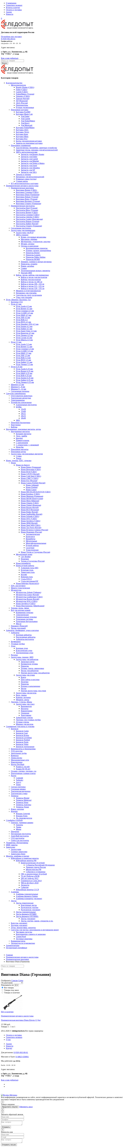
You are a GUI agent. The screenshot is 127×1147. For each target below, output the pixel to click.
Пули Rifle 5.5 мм (23, 358)
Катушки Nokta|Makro (25, 128)
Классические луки (24, 650)
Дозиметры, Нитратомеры (17, 843)
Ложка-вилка (16, 758)
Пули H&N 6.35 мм (24, 373)
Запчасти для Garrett (29, 159)
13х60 (23, 411)
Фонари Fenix (22, 816)
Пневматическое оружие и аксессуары (22, 186)
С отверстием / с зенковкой (27, 445)
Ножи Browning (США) (31, 469)
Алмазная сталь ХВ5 (29, 568)
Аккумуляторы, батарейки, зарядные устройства (36, 148)
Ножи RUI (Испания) (30, 510)
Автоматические (33, 534)
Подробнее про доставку (11, 37)
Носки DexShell (17, 764)
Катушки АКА (22, 130)
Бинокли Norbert (23, 740)
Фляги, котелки (17, 809)
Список (14, 980)
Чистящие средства (24, 932)
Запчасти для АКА (29, 172)
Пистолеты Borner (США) (27, 212)
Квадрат (19, 438)
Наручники (16, 425)
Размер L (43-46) (23, 767)
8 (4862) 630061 (22, 1057)
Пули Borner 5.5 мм (24, 347)
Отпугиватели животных (21, 396)
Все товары (9, 988)
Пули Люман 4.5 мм (24, 335)
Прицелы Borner (33, 253)
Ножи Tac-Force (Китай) (31, 528)
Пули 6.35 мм (16, 367)
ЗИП (18, 420)
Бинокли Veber (22, 744)
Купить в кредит (13, 7)
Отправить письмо (9, 1145)
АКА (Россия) (22, 103)
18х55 (23, 416)
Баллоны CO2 (17, 302)
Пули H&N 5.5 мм (23, 353)
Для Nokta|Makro (28, 121)
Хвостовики (26, 715)
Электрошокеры (18, 400)
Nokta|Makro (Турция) (25, 94)
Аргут (18, 782)
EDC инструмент (18, 586)
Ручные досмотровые (25, 107)
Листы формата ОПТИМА (27, 916)
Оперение (25, 713)
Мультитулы (16, 590)
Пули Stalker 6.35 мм (24, 380)
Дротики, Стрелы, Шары (21, 702)
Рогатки (14, 655)
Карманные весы (18, 941)
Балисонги (30, 536)
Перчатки (15, 831)
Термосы (14, 796)
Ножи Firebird (31, 487)
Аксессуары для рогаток (26, 693)
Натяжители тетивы (29, 664)
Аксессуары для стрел (25, 704)
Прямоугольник (22, 440)
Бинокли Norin (22, 742)
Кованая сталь (27, 577)
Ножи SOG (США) (29, 519)
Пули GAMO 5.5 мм (24, 351)
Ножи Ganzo (31, 490)
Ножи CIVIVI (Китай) (30, 474)
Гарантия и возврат (14, 5)
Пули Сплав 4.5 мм (24, 338)
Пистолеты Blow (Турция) (27, 210)
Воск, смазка (21, 695)
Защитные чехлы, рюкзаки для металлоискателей (37, 150)
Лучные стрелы (22, 722)
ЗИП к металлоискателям (26, 152)
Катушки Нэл (21, 139)
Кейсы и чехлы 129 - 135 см (32, 288)
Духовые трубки (18, 644)
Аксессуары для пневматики (23, 230)
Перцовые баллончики (20, 422)
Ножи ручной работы (25, 565)
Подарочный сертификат (16, 948)
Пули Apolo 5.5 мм (24, 344)
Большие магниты (23, 434)
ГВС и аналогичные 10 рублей (34, 874)
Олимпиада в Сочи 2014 (31, 881)
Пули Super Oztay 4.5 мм (26, 331)
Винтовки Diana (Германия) (27, 195)
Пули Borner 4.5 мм (24, 309)
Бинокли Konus (22, 735)
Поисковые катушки (19, 110)
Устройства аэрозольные (21, 402)
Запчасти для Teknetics (30, 168)
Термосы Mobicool (23, 800)
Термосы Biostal (22, 798)
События (24, 887)
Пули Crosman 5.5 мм (25, 349)
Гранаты (19, 825)
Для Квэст (25, 123)
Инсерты (24, 709)
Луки (13, 646)
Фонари (14, 811)
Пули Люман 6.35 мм (25, 382)
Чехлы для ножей (18, 628)
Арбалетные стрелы (24, 717)
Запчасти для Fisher (29, 157)
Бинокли (14, 729)
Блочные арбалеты (24, 635)
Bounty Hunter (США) (25, 87)
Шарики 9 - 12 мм (18, 389)
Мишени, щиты (22, 700)
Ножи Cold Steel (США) (31, 476)
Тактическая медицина (20, 791)
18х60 (23, 418)
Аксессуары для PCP (24, 233)
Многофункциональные (36, 543)
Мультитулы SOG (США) (26, 601)
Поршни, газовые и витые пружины (36, 262)
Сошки (24, 268)
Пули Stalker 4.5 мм (24, 329)
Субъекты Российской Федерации (40, 865)
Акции (9, 12)
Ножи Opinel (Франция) (31, 505)
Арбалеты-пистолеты (25, 639)
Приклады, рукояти (29, 264)
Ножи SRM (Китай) (29, 523)
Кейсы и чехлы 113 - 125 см (32, 286)
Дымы (18, 827)
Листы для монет (28, 919)
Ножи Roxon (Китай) (30, 507)
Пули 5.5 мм (16, 342)
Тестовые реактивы (24, 939)
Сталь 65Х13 (26, 579)
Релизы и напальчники (30, 686)
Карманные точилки (24, 612)
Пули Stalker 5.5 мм (24, 362)
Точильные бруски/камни (27, 621)
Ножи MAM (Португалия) (32, 498)
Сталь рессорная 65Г (29, 581)
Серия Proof (21, 936)
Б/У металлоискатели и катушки (24, 183)
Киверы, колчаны (23, 697)
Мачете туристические (20, 588)
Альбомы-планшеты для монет (29, 898)
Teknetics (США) (23, 96)
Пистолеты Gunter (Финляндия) (29, 219)
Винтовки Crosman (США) (27, 192)
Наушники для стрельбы (26, 293)
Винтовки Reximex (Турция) (28, 201)
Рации (13, 776)
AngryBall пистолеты (20, 836)
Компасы (15, 755)
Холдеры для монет (19, 925)
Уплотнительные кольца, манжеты (35, 271)
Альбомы (15, 892)
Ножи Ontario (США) (30, 503)
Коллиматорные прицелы (37, 248)
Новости (9, 14)
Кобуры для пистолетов (31, 279)
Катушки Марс (22, 136)
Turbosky (19, 780)
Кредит (9, 1048)
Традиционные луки (24, 653)
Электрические (22, 615)
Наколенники (16, 762)
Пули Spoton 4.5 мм (24, 326)
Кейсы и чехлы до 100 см (31, 282)
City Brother (26, 557)
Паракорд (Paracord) (19, 626)
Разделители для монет (30, 910)
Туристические (32, 550)
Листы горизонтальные (26, 912)
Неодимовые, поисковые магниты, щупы (23, 429)
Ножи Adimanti (32, 485)
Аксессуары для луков (25, 675)
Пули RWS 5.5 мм (23, 360)
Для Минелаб (26, 125)
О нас (8, 1039)
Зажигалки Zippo (18, 854)
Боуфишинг (16, 641)
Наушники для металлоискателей (30, 177)
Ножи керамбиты (23, 563)
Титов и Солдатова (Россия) (33, 561)
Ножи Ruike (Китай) (29, 512)
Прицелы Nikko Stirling (35, 257)
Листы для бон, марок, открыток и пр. (37, 921)
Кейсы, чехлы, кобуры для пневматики (32, 275)
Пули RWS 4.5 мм (23, 322)
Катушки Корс (22, 134)
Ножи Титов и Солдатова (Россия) (35, 552)
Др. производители (24, 818)
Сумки (19, 456)
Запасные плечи (27, 662)
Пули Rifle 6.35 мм (24, 376)
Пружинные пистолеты (21, 834)
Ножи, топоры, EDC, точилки (18, 460)
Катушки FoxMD (23, 112)
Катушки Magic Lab (24, 114)
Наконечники (26, 711)
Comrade (19, 778)
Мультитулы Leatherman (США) (29, 597)
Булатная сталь (27, 570)
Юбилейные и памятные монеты (25, 858)
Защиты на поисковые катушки (29, 143)
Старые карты (22, 181)
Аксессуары (16, 849)
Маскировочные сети (20, 760)
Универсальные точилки (26, 617)
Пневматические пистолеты (23, 206)
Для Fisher (25, 116)
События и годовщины (35, 872)
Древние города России (36, 867)
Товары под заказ (11, 990)
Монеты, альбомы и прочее (17, 856)
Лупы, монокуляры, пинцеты (23, 928)
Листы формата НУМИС (26, 914)
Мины (18, 829)
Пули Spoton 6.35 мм (24, 378)
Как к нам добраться (9, 58)
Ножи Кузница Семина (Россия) (34, 530)
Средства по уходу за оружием (29, 295)
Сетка (20, 980)
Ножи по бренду (23, 465)
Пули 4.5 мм (16, 304)
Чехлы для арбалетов (30, 671)
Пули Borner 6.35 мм (24, 371)
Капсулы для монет (19, 923)
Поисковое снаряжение (21, 145)
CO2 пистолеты (17, 838)
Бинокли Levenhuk (24, 738)
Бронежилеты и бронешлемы (23, 749)
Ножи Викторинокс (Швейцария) (30, 606)
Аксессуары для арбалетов (27, 659)
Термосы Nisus (22, 802)
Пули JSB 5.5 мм (23, 355)
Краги (23, 677)
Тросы (18, 458)
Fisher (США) (21, 90)
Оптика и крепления (29, 246)
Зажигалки (10, 847)
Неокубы (20, 447)
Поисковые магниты (19, 449)
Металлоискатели (18, 85)
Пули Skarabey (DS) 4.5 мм (27, 324)
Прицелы (25, 666)
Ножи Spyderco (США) (30, 521)
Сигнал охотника (18, 787)
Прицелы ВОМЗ (33, 259)
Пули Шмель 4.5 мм (24, 340)
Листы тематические (24, 903)
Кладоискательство (14, 83)
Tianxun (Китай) (22, 98)
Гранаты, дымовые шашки (22, 822)
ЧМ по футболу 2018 (29, 883)
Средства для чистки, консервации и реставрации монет (35, 930)
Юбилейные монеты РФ (26, 860)
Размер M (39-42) (23, 769)
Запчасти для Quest (29, 165)
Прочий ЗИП (26, 273)
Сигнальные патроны (20, 391)
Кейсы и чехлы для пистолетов (34, 277)
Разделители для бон (29, 907)
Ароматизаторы (12, 945)
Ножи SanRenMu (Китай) (31, 514)
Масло (18, 624)
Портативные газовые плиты (23, 773)
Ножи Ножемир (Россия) (31, 532)
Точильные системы (24, 619)
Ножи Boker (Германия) (31, 467)
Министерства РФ (33, 869)
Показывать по (7, 985)
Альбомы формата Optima (27, 896)
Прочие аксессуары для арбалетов (35, 673)
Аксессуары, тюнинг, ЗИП (22, 657)
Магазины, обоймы (29, 239)
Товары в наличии (12, 993)
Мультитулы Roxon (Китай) (27, 599)
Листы (13, 901)
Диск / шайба (21, 436)
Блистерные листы (29, 905)
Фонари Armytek (23, 814)
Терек (18, 784)
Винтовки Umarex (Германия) (28, 203)
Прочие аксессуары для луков (33, 691)
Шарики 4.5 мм (17, 384)
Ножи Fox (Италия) (29, 481)
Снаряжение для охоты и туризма (20, 726)
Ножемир (25, 559)
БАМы (19, 407)
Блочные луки (22, 648)
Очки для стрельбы (24, 297)
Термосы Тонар (22, 807)
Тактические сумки (19, 793)
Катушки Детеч (22, 132)
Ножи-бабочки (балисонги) (27, 583)
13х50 (23, 409)
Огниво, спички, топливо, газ (23, 771)
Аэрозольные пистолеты (26, 405)
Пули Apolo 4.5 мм (24, 306)
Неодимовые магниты (20, 431)
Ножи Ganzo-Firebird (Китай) (33, 483)
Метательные (31, 541)
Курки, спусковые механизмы (33, 237)
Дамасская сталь (28, 572)
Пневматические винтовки (22, 188)
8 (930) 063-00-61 (8, 39)
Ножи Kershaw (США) (30, 494)
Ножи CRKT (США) (29, 478)
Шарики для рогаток (24, 724)
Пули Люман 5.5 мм (24, 364)
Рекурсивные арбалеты (25, 637)
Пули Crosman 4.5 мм (25, 311)
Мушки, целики (27, 244)
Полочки (24, 682)
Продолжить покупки (10, 1107)
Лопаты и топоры (23, 174)
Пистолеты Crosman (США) (27, 215)
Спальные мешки (18, 789)
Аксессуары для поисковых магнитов (27, 454)
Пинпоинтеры (22, 105)
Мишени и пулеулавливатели (28, 291)
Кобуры (14, 427)
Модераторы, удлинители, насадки (35, 241)
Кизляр (24, 574)
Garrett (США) (22, 92)
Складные (30, 548)
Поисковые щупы (18, 452)
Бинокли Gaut (22, 733)
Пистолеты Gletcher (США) (27, 217)
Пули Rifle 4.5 (22, 320)
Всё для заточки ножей (20, 610)
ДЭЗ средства (16, 751)
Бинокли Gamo (22, 731)
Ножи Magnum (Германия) (32, 496)
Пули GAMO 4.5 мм (24, 313)
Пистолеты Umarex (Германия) (29, 226)
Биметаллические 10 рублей (33, 863)
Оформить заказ (26, 1107)
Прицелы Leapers (33, 255)
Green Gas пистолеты (20, 840)
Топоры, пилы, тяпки (20, 608)
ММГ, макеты (11, 845)
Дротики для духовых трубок (28, 720)
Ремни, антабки (27, 266)
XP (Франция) (22, 101)
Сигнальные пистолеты (21, 228)
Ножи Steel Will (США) (30, 525)
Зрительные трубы (19, 753)
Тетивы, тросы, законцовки (32, 668)
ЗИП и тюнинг (22, 235)
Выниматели (26, 706)
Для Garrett (25, 119)
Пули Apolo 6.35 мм (24, 369)
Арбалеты (15, 633)
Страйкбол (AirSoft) (14, 820)
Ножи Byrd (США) (29, 472)
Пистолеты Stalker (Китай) (27, 224)
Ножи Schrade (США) (30, 516)
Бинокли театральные (25, 747)
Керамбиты (30, 539)
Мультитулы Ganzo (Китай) (27, 595)
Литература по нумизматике (23, 943)
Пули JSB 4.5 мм (23, 317)
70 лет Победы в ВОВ (30, 876)
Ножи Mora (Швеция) (30, 501)
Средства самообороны (16, 393)
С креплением (22, 443)
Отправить (6, 1127)
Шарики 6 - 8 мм (18, 387)
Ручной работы (32, 545)
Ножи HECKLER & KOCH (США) (36, 492)
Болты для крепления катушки (29, 141)
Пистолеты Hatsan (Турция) (27, 221)
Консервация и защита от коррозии (31, 934)
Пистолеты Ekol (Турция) (26, 208)
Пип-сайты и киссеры (30, 679)
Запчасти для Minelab (30, 161)
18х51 (23, 414)
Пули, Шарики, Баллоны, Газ (18, 300)
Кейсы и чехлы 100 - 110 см (32, 284)
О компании (11, 3)
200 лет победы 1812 (29, 878)
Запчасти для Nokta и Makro (33, 163)
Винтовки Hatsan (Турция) (27, 197)
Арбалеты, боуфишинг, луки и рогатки (22, 630)
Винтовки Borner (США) (26, 190)
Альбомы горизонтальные (27, 894)
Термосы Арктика (23, 805)
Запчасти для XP (28, 170)
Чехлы (23, 688)
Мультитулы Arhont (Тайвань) (28, 592)
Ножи (13, 463)
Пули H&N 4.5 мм (23, 315)
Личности (25, 885)
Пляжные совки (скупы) (26, 179)
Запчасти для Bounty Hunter (32, 154)
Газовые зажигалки (19, 852)
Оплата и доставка (14, 10)
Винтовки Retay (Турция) (26, 199)
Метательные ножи (24, 554)
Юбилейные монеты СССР (27, 890)
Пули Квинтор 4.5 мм (25, 333)
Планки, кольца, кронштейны (38, 250)
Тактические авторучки (21, 398)
